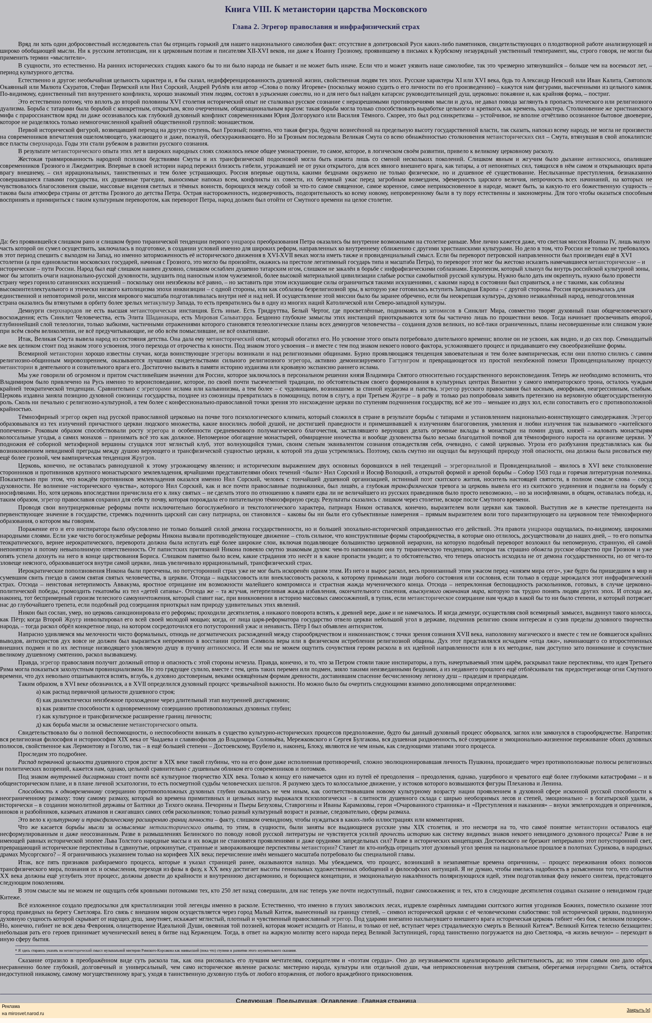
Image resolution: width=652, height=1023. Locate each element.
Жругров (142, 457)
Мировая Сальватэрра (223, 317)
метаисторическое (431, 598)
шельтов (269, 783)
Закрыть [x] (638, 1010)
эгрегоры (223, 353)
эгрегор (450, 388)
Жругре (401, 395)
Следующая (254, 1001)
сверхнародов (64, 310)
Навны (346, 925)
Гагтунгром (404, 360)
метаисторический (230, 339)
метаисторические (612, 262)
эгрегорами (156, 388)
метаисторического (76, 151)
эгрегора (299, 360)
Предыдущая (297, 1001)
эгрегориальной (470, 465)
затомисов (442, 310)
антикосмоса (603, 159)
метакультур (159, 302)
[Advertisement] (326, 221)
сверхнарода (46, 143)
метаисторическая (153, 310)
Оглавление (339, 1001)
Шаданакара (162, 317)
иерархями (592, 967)
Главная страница (389, 1001)
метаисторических (510, 136)
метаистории (66, 353)
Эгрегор (641, 417)
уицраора (243, 241)
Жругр (73, 619)
